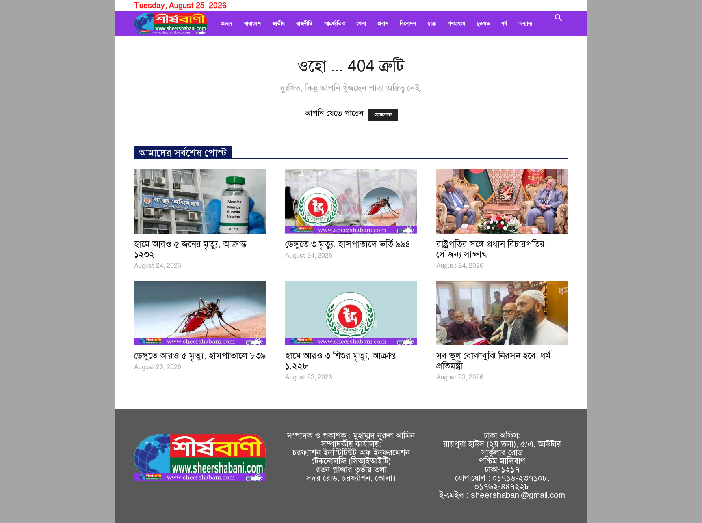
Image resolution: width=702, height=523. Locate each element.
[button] (558, 23)
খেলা (361, 23)
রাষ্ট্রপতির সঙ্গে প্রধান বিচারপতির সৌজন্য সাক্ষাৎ (490, 249)
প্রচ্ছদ (226, 23)
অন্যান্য (525, 23)
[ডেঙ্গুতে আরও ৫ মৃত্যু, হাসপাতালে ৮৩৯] (200, 313)
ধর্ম (504, 23)
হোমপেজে (383, 114)
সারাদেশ (252, 23)
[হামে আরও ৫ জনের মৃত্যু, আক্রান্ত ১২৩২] (200, 201)
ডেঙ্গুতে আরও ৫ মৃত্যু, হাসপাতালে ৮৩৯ (200, 355)
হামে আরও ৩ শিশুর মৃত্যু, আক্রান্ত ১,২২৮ (340, 360)
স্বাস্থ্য (431, 23)
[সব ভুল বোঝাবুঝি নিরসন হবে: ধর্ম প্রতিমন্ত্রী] (502, 313)
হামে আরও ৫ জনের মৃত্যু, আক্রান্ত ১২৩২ (190, 249)
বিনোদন (408, 23)
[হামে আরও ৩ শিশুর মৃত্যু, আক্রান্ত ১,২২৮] (351, 313)
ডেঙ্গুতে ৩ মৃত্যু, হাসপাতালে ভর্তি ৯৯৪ (347, 244)
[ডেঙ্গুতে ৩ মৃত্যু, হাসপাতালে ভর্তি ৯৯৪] (351, 201)
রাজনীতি (304, 23)
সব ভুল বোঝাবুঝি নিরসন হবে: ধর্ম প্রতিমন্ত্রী (493, 360)
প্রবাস (382, 23)
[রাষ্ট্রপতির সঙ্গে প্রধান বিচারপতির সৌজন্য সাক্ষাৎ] (502, 201)
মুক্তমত (483, 23)
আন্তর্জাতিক (334, 23)
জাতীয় (278, 23)
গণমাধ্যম (456, 23)
